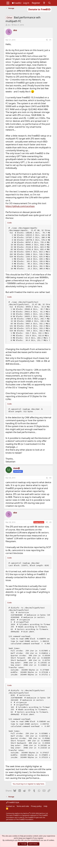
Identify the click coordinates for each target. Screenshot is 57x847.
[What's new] (44, 2)
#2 (50, 478)
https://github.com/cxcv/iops (20, 206)
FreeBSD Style (13, 802)
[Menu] (8, 3)
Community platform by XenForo (27, 813)
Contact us (10, 806)
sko (9, 25)
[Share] (47, 40)
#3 (50, 522)
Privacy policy (36, 806)
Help (45, 806)
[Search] (49, 2)
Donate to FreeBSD (39, 9)
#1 (50, 40)
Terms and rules (23, 806)
